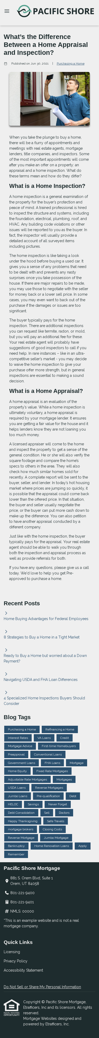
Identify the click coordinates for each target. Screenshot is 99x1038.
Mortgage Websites (40, 1018)
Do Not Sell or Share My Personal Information (42, 987)
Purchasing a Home (70, 63)
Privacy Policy (15, 961)
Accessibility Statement (23, 970)
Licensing (12, 952)
